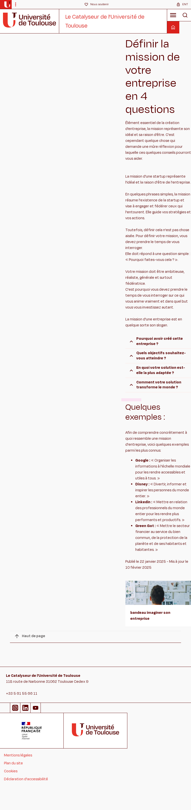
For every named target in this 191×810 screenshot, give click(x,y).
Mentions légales (18, 755)
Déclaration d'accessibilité (26, 779)
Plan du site (13, 763)
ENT (185, 4)
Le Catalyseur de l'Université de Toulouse (104, 21)
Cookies (10, 771)
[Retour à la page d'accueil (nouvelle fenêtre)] (7, 4)
